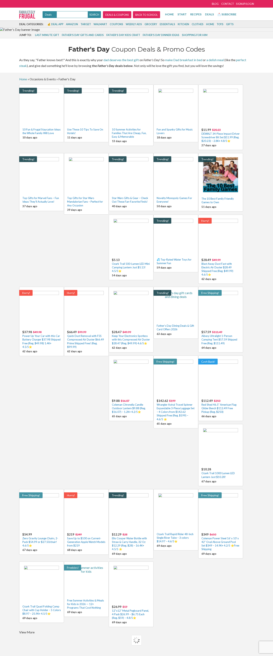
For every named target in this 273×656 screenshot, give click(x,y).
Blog (215, 3)
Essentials (167, 24)
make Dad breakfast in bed (183, 60)
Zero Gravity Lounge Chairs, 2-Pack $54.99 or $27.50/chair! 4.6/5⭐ (40, 540)
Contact (227, 3)
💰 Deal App (55, 24)
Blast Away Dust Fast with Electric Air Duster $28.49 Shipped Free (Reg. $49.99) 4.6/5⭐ (217, 267)
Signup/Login (245, 3)
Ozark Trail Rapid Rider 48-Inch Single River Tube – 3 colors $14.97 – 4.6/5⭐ (175, 538)
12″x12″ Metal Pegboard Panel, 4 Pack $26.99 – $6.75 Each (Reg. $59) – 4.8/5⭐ (130, 612)
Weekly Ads (134, 24)
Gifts (230, 24)
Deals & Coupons (117, 14)
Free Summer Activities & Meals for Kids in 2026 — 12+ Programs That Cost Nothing (85, 604)
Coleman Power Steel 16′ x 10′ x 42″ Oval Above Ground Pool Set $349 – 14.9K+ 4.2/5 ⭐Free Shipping (220, 542)
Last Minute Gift (47, 35)
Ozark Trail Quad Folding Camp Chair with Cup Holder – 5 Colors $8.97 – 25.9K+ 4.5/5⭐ (41, 610)
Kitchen (183, 24)
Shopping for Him (194, 35)
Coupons (116, 24)
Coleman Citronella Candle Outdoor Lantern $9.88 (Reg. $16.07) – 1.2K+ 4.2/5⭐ (129, 406)
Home (169, 14)
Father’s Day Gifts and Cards (83, 35)
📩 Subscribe (226, 14)
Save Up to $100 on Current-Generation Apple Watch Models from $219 (86, 540)
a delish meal (215, 60)
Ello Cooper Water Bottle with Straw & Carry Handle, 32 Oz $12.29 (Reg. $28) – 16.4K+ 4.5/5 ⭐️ (129, 542)
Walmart (100, 24)
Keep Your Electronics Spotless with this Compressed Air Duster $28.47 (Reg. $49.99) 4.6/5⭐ (131, 337)
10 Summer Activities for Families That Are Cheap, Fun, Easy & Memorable (129, 133)
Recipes (195, 14)
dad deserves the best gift (121, 60)
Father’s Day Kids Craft (123, 35)
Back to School (146, 14)
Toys (220, 24)
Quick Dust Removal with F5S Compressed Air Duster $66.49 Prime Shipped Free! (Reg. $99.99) (85, 339)
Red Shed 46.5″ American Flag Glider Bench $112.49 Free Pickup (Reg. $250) (218, 406)
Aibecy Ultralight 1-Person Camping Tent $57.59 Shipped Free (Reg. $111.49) (219, 337)
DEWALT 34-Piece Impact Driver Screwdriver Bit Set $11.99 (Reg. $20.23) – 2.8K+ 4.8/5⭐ (220, 135)
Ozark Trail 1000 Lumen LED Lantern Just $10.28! (218, 472)
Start (182, 14)
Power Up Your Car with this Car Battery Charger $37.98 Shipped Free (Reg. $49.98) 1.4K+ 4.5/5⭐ (41, 339)
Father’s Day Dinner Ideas (161, 35)
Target (86, 24)
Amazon (72, 24)
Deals (209, 14)
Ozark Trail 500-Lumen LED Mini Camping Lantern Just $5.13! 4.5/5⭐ (131, 265)
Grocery (150, 24)
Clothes (197, 24)
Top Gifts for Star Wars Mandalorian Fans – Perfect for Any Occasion (85, 201)
